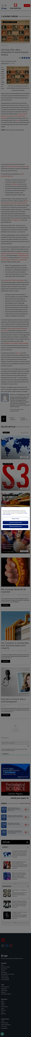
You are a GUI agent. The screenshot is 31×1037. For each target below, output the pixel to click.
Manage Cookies (15, 518)
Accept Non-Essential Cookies (15, 522)
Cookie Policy (8, 514)
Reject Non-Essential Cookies (15, 526)
